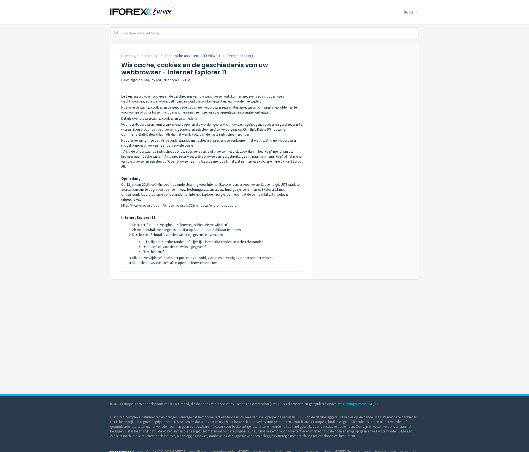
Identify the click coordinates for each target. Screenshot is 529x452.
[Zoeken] (116, 33)
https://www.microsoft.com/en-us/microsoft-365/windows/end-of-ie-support (178, 205)
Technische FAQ (240, 55)
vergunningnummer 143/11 (358, 404)
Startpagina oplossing (139, 55)
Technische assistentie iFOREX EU (192, 55)
